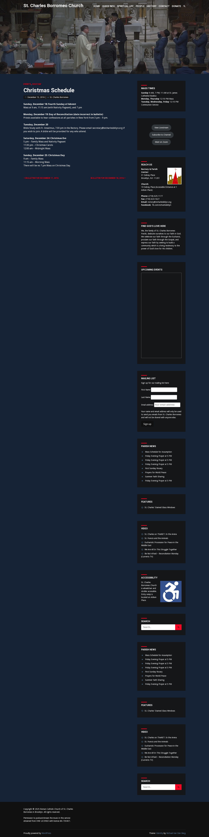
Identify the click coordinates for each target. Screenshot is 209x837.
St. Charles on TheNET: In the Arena (161, 534)
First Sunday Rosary (154, 468)
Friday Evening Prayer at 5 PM (158, 456)
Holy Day (36, 84)
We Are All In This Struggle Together (161, 549)
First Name (145, 390)
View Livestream (161, 127)
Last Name (145, 397)
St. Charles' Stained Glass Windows (160, 507)
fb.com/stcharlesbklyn (161, 205)
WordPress (46, 833)
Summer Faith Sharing (154, 476)
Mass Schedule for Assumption (158, 452)
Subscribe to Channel (161, 135)
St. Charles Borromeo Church (53, 5)
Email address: (147, 405)
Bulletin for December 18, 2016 (107, 178)
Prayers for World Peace (155, 472)
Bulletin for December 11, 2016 (42, 178)
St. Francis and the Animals (156, 538)
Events (27, 84)
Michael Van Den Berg (176, 833)
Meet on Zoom (161, 142)
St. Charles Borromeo (59, 97)
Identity (159, 833)
